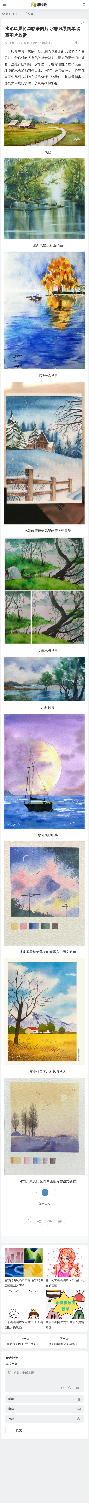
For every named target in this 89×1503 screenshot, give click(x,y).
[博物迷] (44, 5)
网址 (11, 1419)
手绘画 (29, 14)
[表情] (69, 1388)
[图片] (77, 1388)
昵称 (11, 1399)
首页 (9, 14)
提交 (19, 1430)
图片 (18, 14)
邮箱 (11, 1409)
